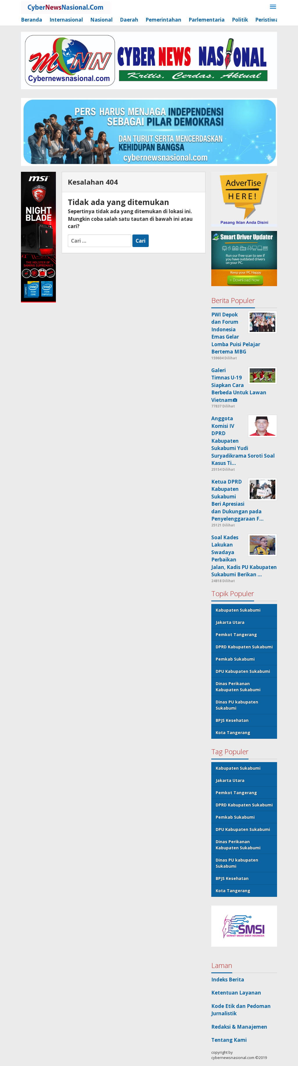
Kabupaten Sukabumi (238, 610)
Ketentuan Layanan (236, 992)
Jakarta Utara (230, 622)
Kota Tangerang (233, 732)
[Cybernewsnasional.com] (65, 6)
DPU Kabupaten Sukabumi (243, 671)
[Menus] (273, 7)
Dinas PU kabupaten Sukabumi (237, 705)
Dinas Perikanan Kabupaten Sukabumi (238, 686)
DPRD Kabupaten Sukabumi (244, 647)
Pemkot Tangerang (236, 634)
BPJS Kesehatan (232, 720)
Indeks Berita (227, 979)
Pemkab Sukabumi (235, 659)
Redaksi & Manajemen (239, 1026)
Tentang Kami (229, 1040)
